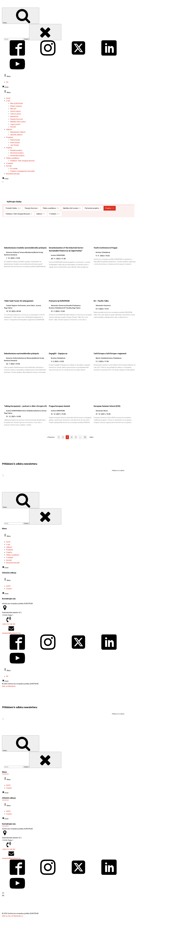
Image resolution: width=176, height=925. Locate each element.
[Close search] (45, 32)
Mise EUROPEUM (16, 103)
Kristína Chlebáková (103, 252)
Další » (92, 437)
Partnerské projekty (17, 156)
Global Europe (15, 140)
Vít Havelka (68, 308)
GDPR (8, 586)
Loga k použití (15, 124)
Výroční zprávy (15, 111)
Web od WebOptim (9, 686)
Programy (9, 137)
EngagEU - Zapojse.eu (58, 353)
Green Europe (15, 142)
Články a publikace (12, 158)
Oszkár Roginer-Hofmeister (16, 305)
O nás (8, 101)
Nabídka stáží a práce (18, 122)
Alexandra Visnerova (58, 305)
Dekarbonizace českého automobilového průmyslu (25, 248)
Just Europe (14, 145)
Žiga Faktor (8, 308)
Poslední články (13, 208)
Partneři (13, 127)
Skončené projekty (17, 153)
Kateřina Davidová (10, 255)
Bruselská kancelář (12, 174)
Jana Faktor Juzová (33, 305)
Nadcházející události (17, 132)
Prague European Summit (59, 406)
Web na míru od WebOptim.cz (12, 916)
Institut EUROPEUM (58, 255)
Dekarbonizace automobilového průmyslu (21, 353)
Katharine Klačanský (26, 358)
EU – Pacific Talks (101, 301)
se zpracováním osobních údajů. (31, 475)
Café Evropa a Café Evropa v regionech (110, 353)
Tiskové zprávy (15, 114)
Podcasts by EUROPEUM (59, 301)
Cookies (9, 589)
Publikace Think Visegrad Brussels (22, 161)
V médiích (9, 163)
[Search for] (13, 39)
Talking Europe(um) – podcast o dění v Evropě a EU (25, 406)
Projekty (9, 148)
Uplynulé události (16, 135)
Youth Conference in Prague (105, 248)
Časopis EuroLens (16, 119)
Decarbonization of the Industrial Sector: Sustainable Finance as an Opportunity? (66, 249)
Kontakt (9, 166)
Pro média (13, 169)
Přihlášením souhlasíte (23, 475)
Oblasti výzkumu (16, 106)
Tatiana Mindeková (26, 252)
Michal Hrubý (38, 252)
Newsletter (14, 116)
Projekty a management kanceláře (22, 171)
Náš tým (13, 109)
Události (9, 129)
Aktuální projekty (16, 150)
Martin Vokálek (101, 358)
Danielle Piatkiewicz (73, 305)
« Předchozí (50, 437)
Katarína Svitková (12, 252)
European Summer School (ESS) (107, 406)
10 (85, 437)
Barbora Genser (40, 411)
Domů (8, 98)
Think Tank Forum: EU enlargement (18, 301)
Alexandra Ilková (102, 411)
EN (7, 82)
